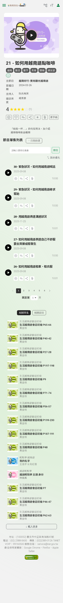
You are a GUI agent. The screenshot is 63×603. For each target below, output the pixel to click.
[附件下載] (45, 117)
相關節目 (39, 312)
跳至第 (26, 297)
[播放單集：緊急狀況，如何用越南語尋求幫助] (8, 197)
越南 (9, 70)
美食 (33, 70)
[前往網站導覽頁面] (45, 5)
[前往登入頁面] (58, 5)
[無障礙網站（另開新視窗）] (31, 558)
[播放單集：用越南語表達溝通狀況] (8, 223)
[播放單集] (31, 35)
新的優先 (55, 157)
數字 (25, 70)
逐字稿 (53, 117)
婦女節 (51, 70)
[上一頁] (13, 290)
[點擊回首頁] (17, 5)
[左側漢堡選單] (4, 5)
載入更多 (33, 526)
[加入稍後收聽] (9, 117)
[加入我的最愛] (16, 117)
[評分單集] (37, 117)
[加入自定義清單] (23, 117)
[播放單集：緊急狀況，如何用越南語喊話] (8, 173)
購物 (42, 70)
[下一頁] (49, 290)
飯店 (17, 70)
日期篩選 (35, 140)
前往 (55, 150)
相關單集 (24, 312)
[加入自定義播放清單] (21, 178)
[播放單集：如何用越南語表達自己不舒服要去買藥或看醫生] (8, 247)
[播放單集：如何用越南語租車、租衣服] (8, 272)
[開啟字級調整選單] (52, 5)
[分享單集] (30, 117)
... (8, 75)
